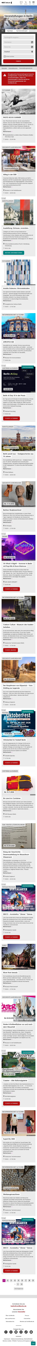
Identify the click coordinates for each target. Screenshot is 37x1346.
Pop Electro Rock (8, 887)
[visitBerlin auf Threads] (11, 1332)
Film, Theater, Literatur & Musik (13, 825)
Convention (27, 1318)
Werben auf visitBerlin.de (27, 1321)
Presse (27, 1315)
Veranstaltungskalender (18, 19)
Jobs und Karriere (10, 1318)
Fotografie (6, 90)
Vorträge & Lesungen (10, 368)
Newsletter (21, 1312)
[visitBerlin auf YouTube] (16, 1332)
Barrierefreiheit (28, 1339)
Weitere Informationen (13, 253)
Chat (33, 1343)
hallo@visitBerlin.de (18, 1306)
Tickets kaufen (10, 650)
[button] (25, 3)
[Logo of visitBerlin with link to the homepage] (7, 2)
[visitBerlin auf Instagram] (21, 1332)
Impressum (7, 1339)
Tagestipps (10, 31)
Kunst (4, 945)
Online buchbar (10, 56)
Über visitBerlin (10, 1315)
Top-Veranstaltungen (21, 31)
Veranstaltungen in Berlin (18, 16)
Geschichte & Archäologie (11, 147)
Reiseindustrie (10, 1321)
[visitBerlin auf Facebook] (5, 1332)
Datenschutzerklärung (17, 1339)
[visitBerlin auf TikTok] (26, 1332)
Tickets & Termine (11, 418)
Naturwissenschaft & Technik (13, 315)
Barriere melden (7, 1341)
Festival (5, 713)
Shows (4, 536)
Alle (3, 31)
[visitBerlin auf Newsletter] (31, 1332)
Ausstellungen (7, 201)
